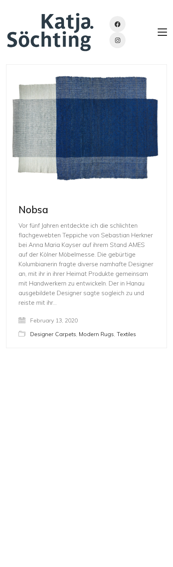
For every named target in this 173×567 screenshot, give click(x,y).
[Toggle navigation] (162, 32)
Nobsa (33, 209)
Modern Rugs (96, 334)
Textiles (126, 334)
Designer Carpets (53, 334)
